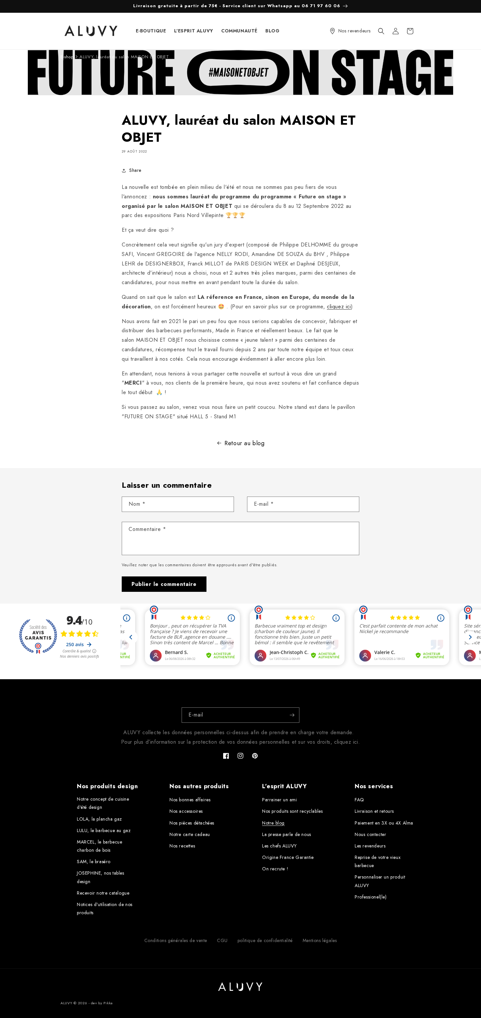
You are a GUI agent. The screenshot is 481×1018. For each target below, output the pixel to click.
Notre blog (273, 823)
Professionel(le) (371, 897)
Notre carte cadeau (189, 834)
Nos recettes (182, 846)
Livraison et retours (374, 811)
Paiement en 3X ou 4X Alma (384, 823)
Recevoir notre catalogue (103, 893)
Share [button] (135, 170)
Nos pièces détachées (191, 823)
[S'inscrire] (292, 715)
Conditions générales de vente (175, 940)
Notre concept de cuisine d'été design (103, 803)
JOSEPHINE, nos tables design (100, 877)
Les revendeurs (370, 846)
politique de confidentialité (265, 940)
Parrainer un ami (279, 799)
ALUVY (67, 1003)
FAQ (359, 799)
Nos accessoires (186, 811)
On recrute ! (275, 868)
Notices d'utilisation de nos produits (105, 908)
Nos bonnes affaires (189, 799)
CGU (222, 940)
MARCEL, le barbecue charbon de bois (99, 846)
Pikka (108, 1003)
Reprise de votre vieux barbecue (378, 861)
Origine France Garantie (288, 857)
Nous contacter (370, 834)
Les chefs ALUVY (279, 846)
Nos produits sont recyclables (292, 811)
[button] (381, 31)
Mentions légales (320, 940)
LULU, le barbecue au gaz (104, 830)
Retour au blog (244, 443)
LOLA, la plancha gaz (99, 819)
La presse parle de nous (286, 834)
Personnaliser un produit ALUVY (380, 881)
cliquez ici (339, 306)
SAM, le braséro (94, 861)
